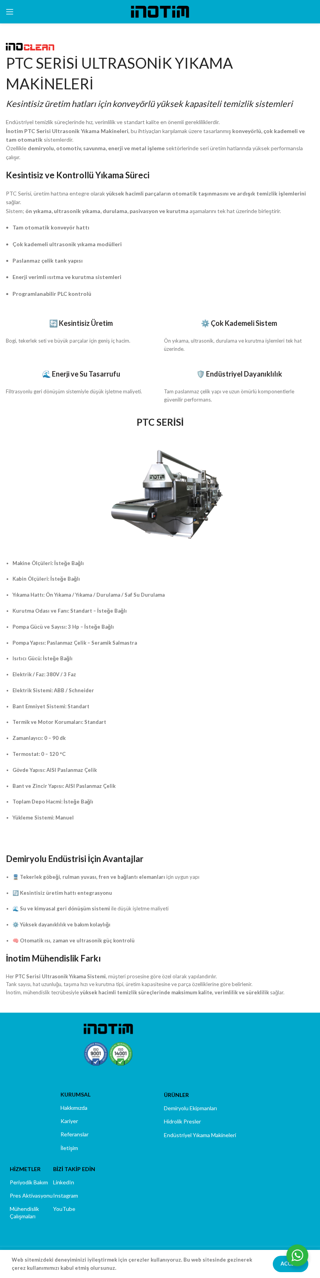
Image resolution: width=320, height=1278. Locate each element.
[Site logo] (160, 11)
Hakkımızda (73, 1107)
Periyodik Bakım (29, 1182)
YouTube (64, 1208)
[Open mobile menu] (10, 12)
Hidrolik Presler (182, 1121)
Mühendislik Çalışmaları (24, 1212)
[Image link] (108, 1028)
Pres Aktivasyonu (31, 1195)
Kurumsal (75, 1094)
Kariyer (69, 1121)
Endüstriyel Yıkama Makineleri (200, 1135)
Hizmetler (25, 1169)
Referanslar (74, 1134)
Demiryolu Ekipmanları (190, 1108)
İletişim (69, 1148)
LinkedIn (63, 1182)
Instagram (65, 1195)
